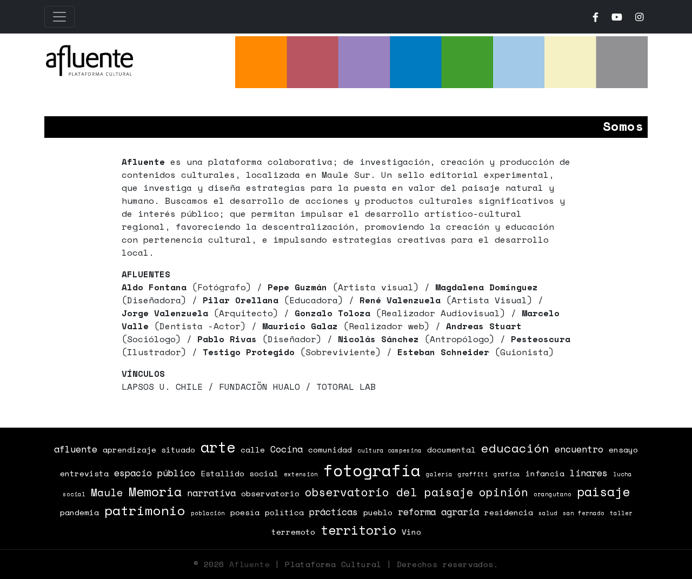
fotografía (372, 470)
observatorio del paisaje (389, 492)
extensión (301, 474)
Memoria (155, 491)
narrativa (211, 493)
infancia (544, 473)
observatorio (270, 493)
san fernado (583, 513)
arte (218, 447)
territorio (358, 530)
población (208, 513)
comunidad (330, 449)
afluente (75, 449)
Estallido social (239, 473)
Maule (107, 492)
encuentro (579, 449)
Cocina (286, 449)
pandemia (79, 512)
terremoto (293, 531)
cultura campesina (389, 450)
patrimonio (144, 510)
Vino (411, 531)
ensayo (623, 449)
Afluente (249, 564)
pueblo (377, 512)
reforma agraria (438, 511)
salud (547, 513)
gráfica (507, 474)
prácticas (333, 511)
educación (515, 448)
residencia (508, 512)
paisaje (603, 491)
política (284, 512)
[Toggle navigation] (59, 17)
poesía (245, 512)
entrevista (84, 473)
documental (451, 449)
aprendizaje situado (149, 449)
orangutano (552, 494)
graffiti (473, 474)
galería (439, 474)
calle (253, 449)
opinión (503, 492)
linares (589, 473)
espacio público (154, 473)
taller (621, 513)
